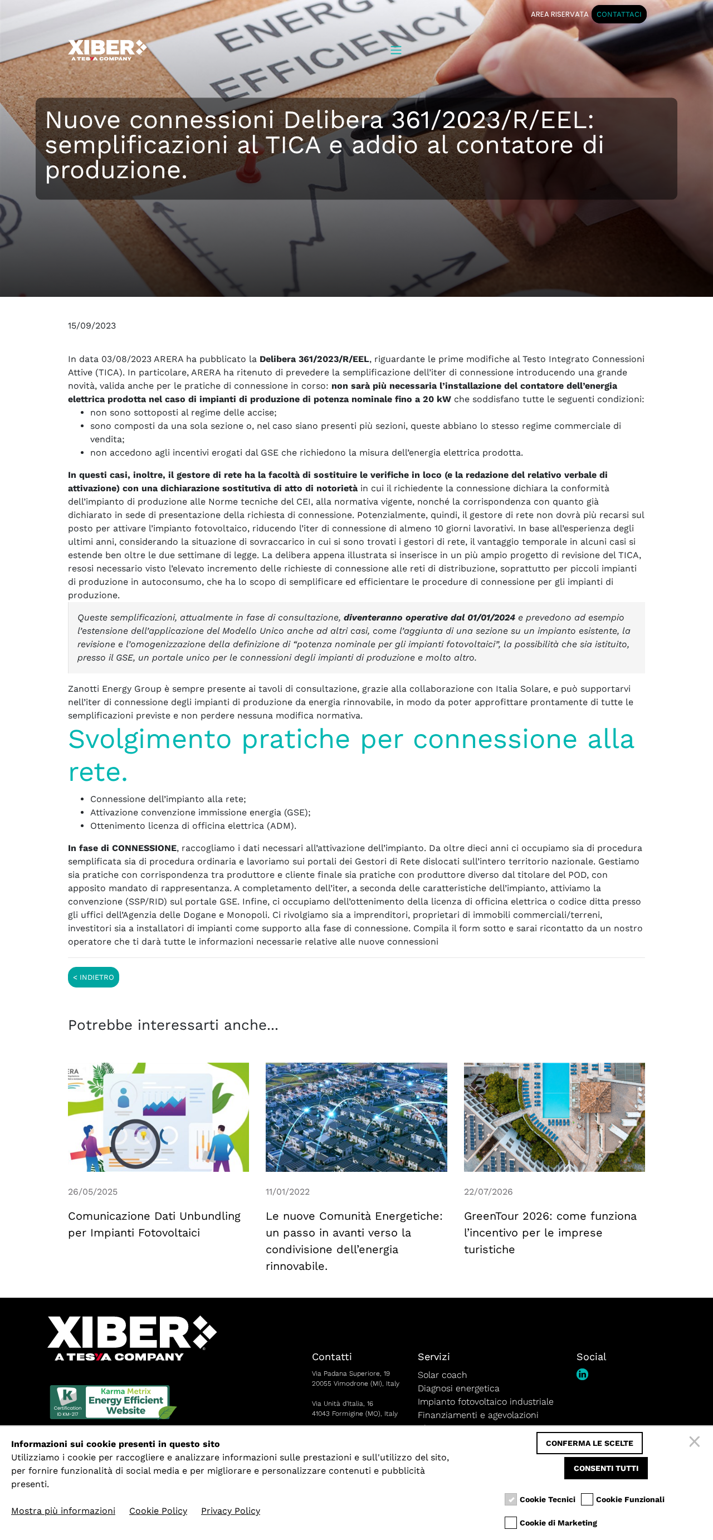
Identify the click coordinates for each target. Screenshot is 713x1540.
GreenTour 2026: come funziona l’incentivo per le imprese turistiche (550, 1232)
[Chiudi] (696, 1443)
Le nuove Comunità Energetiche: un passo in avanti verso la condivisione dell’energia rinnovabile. (354, 1241)
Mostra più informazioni (63, 1510)
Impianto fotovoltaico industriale (486, 1401)
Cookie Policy (158, 1510)
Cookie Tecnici (547, 1499)
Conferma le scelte (589, 1443)
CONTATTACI (619, 14)
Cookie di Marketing (558, 1522)
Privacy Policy (230, 1510)
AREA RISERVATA (560, 14)
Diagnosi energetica (459, 1388)
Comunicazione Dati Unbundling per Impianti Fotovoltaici (154, 1224)
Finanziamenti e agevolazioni (478, 1415)
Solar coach (442, 1375)
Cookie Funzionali (630, 1499)
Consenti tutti (606, 1468)
